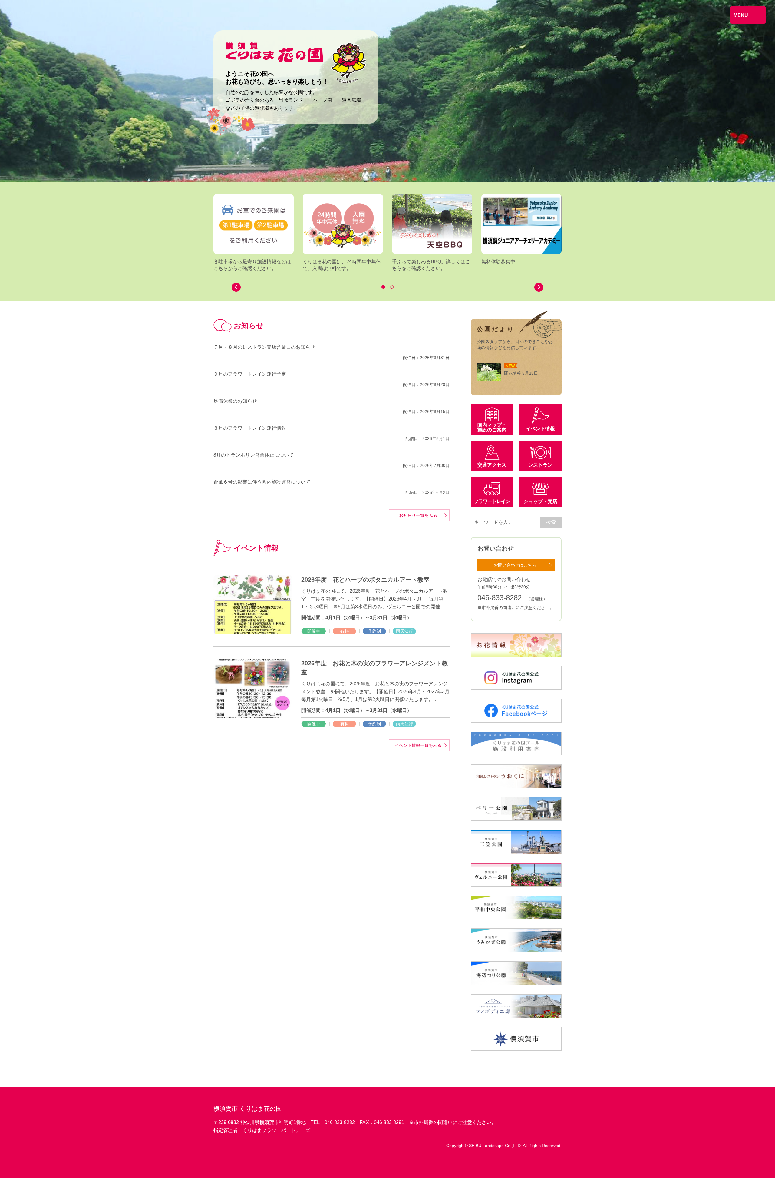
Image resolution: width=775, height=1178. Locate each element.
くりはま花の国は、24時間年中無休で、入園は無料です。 (342, 265)
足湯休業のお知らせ (235, 401)
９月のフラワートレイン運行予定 (249, 374)
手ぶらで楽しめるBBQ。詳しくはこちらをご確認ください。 (431, 265)
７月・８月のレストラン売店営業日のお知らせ (264, 347)
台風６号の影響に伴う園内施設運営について (261, 481)
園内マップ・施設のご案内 (491, 427)
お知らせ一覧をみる (418, 515)
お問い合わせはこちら (515, 565)
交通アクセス (491, 465)
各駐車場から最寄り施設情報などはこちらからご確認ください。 (252, 265)
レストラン (540, 465)
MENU (741, 15)
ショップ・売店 (540, 501)
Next (538, 287)
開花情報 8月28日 (521, 373)
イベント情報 (540, 428)
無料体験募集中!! (499, 261)
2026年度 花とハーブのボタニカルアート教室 (368, 579)
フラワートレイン (492, 501)
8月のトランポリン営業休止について (253, 455)
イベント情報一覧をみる (418, 745)
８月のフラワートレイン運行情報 (249, 428)
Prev (236, 287)
